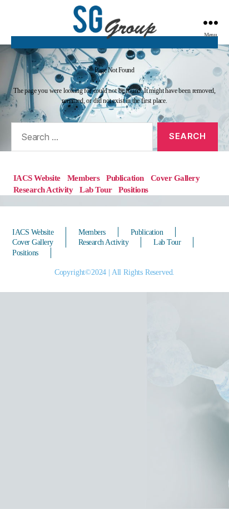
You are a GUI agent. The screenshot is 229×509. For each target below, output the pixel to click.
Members (83, 178)
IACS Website (37, 178)
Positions (133, 189)
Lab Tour (95, 189)
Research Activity (43, 189)
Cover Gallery (175, 178)
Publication (125, 178)
